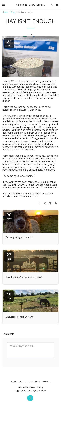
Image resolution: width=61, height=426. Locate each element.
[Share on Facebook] (39, 203)
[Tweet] (44, 203)
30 (9, 216)
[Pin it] (50, 203)
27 (9, 256)
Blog (13, 12)
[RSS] (56, 203)
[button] (3, 4)
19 (9, 296)
